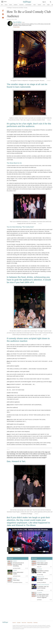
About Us (14, 622)
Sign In (44, 2)
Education (21, 4)
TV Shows (39, 569)
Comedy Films (40, 576)
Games (48, 4)
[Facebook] (3, 11)
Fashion (39, 4)
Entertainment (28, 4)
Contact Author (16, 27)
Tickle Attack (16, 580)
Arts (2, 4)
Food (44, 4)
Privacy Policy (29, 622)
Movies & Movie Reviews (43, 584)
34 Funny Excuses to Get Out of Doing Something (18, 564)
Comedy (15, 561)
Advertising (35, 622)
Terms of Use (24, 622)
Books (10, 4)
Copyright (18, 622)
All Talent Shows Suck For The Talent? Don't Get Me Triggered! (43, 596)
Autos (6, 4)
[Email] (3, 17)
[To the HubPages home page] (5, 622)
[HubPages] (27, 2)
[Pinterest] (3, 14)
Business (15, 4)
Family (34, 4)
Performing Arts (41, 561)
